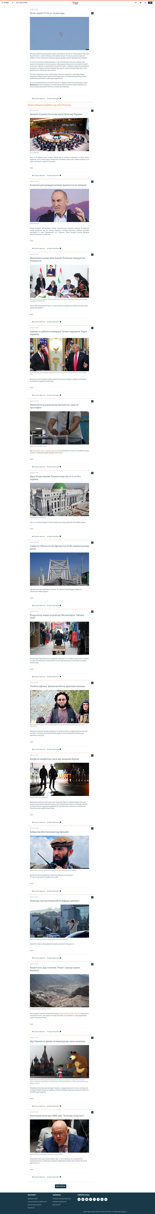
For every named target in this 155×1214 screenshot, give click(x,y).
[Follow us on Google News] (79, 1199)
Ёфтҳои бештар (60, 1186)
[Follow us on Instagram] (90, 1199)
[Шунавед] (145, 3)
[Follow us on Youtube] (86, 1199)
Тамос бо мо (31, 1208)
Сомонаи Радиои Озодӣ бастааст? (37, 1201)
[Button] (38, 99)
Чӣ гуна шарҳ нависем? (34, 1205)
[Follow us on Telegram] (98, 1199)
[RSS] (101, 1199)
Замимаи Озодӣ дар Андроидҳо (62, 1198)
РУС (136, 2)
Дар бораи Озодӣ (32, 1198)
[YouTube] (140, 3)
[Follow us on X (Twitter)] (94, 1199)
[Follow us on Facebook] (82, 1199)
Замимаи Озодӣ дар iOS (59, 1201)
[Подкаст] (105, 1199)
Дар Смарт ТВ (56, 1205)
